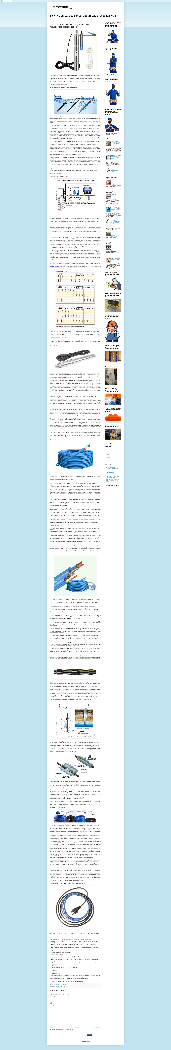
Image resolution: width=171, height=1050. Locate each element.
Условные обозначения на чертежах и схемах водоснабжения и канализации (115, 234)
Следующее (52, 1027)
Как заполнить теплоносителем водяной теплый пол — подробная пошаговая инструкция (116, 183)
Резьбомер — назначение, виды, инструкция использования (115, 196)
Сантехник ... (61, 7)
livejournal (108, 455)
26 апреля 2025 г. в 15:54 (65, 1002)
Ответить (55, 997)
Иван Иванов (56, 1002)
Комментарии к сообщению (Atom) (65, 1029)
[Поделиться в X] (64, 984)
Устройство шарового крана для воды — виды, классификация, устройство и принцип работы (116, 221)
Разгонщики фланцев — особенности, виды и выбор (112, 468)
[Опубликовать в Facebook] (65, 984)
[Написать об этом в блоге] (63, 984)
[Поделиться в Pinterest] (67, 984)
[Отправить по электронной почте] (62, 984)
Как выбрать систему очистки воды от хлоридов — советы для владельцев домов (115, 248)
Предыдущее (97, 1027)
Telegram (108, 457)
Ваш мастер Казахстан (111, 459)
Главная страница (75, 1027)
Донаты (107, 460)
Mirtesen (107, 454)
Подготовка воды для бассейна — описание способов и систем (116, 208)
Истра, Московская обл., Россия (59, 986)
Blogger (88, 1041)
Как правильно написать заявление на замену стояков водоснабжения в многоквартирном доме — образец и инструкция (113, 144)
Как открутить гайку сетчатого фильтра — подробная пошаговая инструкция (116, 260)
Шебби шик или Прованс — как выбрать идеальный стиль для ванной (112, 480)
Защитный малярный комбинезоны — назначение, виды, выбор (116, 157)
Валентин (55, 994)
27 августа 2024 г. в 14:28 (63, 994)
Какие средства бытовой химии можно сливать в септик (112, 477)
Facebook (108, 452)
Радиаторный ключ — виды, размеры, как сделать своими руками (116, 169)
